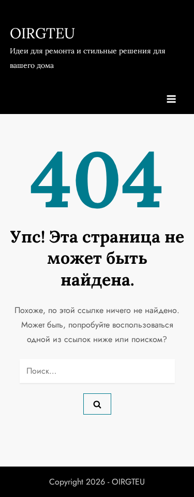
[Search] (97, 403)
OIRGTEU (42, 33)
